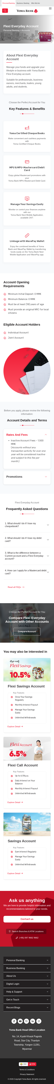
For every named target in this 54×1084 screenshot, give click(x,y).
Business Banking (23, 3)
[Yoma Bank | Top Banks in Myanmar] (27, 10)
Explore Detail (13, 726)
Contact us (27, 919)
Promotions (14, 476)
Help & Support (14, 992)
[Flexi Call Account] (27, 748)
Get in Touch (12, 999)
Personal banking (11, 30)
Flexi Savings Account (26, 686)
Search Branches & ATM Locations (27, 931)
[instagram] (39, 1021)
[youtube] (21, 1021)
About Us (11, 976)
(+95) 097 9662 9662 (28, 938)
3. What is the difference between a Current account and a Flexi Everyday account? (24, 556)
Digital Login (12, 984)
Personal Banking (8, 3)
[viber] (27, 1021)
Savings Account (22, 841)
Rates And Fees (17, 434)
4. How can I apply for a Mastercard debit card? (25, 572)
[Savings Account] (27, 824)
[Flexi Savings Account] (27, 669)
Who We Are (35, 3)
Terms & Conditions (27, 1070)
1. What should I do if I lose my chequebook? (20, 525)
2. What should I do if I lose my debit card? (23, 539)
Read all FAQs (14, 587)
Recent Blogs (13, 1007)
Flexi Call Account (23, 765)
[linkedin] (33, 1021)
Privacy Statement (27, 1074)
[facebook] (15, 1021)
